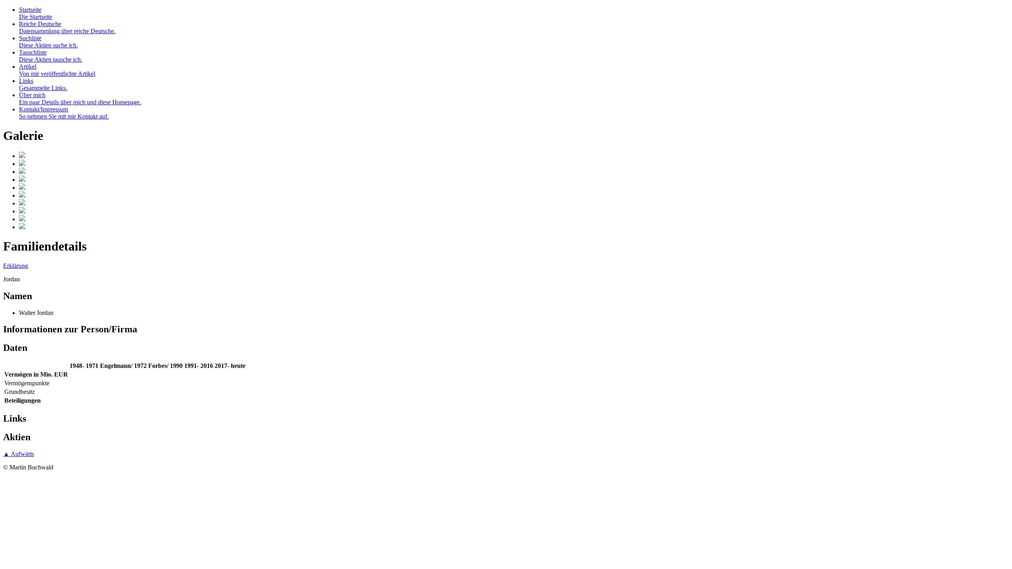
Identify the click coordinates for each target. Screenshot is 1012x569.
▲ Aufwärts (18, 453)
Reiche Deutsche (67, 27)
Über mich (80, 99)
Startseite (35, 13)
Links (43, 84)
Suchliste (48, 42)
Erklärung (15, 265)
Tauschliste (50, 56)
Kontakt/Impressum (64, 113)
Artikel (57, 70)
